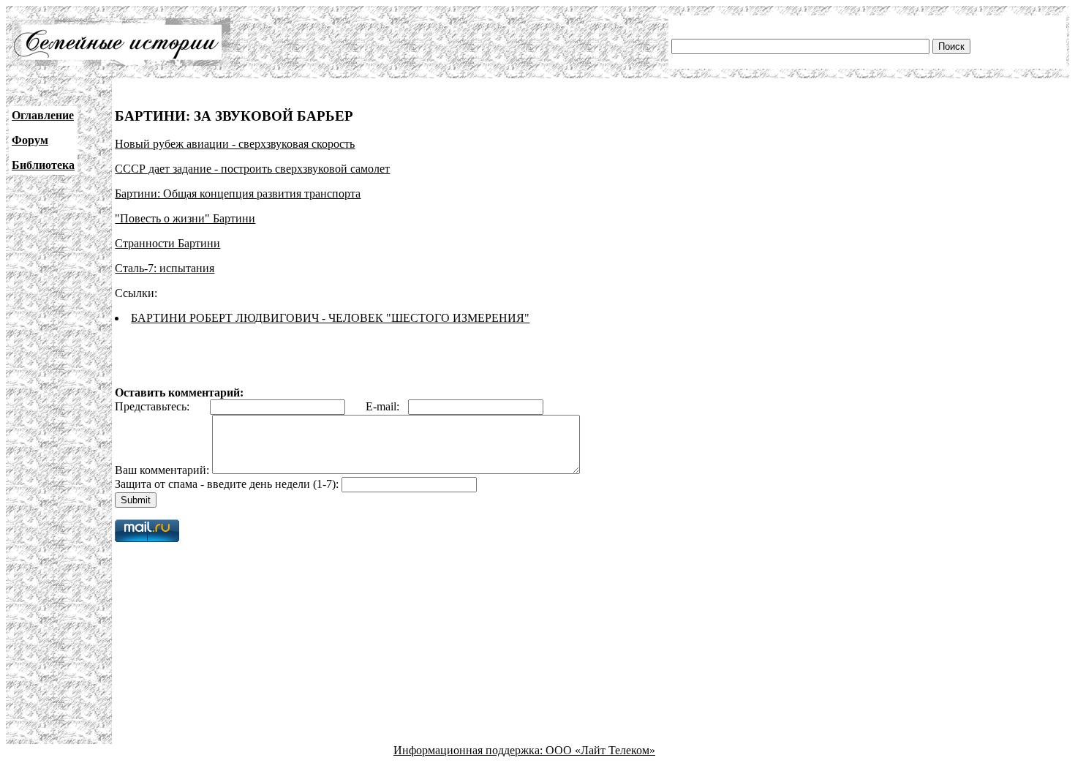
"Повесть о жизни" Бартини (185, 218)
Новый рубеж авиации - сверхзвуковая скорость (235, 144)
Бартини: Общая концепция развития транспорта (238, 193)
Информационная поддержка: (469, 750)
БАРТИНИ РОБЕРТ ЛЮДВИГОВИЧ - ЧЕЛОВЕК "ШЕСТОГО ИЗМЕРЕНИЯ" (330, 318)
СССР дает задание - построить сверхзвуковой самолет (252, 168)
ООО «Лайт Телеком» (600, 750)
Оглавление (43, 115)
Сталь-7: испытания (164, 268)
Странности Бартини (167, 243)
